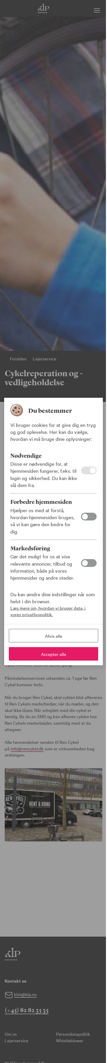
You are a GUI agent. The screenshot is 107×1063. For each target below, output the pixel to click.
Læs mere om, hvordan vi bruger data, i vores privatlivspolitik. (47, 611)
